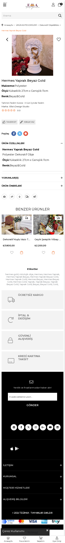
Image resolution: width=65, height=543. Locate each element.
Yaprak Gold (25, 284)
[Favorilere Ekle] (59, 39)
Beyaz (36, 284)
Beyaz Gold (46, 284)
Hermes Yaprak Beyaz (17, 276)
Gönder (32, 405)
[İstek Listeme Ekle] (4, 196)
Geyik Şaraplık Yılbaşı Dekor (48, 239)
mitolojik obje (26, 274)
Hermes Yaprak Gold (16, 279)
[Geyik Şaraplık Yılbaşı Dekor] (48, 225)
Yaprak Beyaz (43, 282)
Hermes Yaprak (51, 274)
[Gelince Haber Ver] (34, 196)
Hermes (38, 274)
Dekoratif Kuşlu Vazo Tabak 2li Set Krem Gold (16, 239)
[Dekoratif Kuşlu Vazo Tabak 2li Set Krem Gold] (17, 225)
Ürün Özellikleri (13, 143)
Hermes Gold (20, 282)
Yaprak (31, 282)
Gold (55, 284)
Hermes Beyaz (35, 279)
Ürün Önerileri (12, 185)
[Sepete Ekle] (21, 252)
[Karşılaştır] (12, 196)
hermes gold (11, 274)
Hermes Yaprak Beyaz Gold (44, 276)
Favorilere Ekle (11, 252)
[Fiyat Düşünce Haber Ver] (19, 196)
